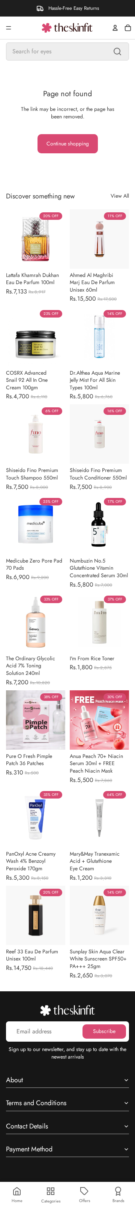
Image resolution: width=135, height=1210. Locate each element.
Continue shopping (67, 143)
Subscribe (104, 1031)
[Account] (115, 27)
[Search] (117, 51)
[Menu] (8, 27)
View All (120, 196)
